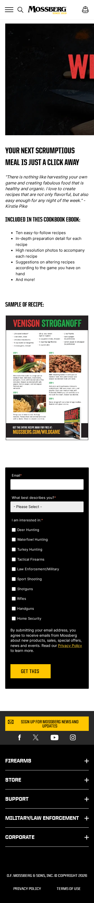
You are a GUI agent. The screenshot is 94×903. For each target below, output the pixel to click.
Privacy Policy (70, 645)
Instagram (73, 737)
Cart (85, 9)
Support (16, 799)
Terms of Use (69, 888)
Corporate (19, 837)
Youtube (54, 737)
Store (13, 780)
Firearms (18, 761)
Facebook (19, 737)
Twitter (35, 737)
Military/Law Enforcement (42, 818)
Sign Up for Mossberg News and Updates (50, 724)
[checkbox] (47, 574)
